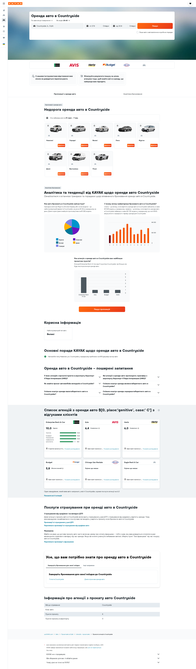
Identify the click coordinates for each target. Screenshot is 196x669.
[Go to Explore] (4, 26)
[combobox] (42, 20)
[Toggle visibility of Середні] (60, 246)
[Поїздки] (4, 37)
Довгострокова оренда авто (95, 579)
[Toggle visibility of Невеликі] (77, 239)
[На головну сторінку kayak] (15, 3)
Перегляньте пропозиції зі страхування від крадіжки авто (66, 525)
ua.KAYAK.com (48, 634)
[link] (102, 309)
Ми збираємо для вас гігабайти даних (62, 658)
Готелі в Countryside (56, 579)
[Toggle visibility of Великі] (59, 242)
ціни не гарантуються (94, 647)
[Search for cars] (4, 20)
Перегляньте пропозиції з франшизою (59, 542)
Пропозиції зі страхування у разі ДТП (59, 522)
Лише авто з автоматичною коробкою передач (156, 32)
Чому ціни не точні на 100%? (58, 662)
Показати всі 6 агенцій (53, 496)
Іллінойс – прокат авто (83, 634)
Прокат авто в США (67, 634)
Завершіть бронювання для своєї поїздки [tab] (64, 565)
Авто (57, 634)
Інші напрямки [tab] (88, 565)
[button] (3, 3)
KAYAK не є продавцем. (55, 654)
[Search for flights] (4, 10)
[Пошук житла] (4, 15)
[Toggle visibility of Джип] (76, 242)
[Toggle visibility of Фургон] (60, 239)
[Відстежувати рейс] (4, 31)
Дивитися (61, 145)
